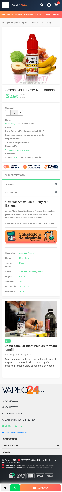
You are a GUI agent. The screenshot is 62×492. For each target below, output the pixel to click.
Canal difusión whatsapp (15, 413)
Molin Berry (46, 22)
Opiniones (31, 184)
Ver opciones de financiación (17, 150)
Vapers (18, 14)
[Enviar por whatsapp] (14, 487)
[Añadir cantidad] (20, 113)
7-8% (21, 291)
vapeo (15, 22)
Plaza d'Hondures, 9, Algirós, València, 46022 (38, 467)
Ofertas (57, 14)
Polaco (22, 276)
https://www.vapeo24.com (15, 432)
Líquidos (28, 14)
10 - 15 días (24, 286)
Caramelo (32, 272)
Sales (38, 14)
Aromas (34, 22)
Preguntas (31, 192)
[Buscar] (42, 5)
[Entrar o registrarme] (49, 5)
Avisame (42, 487)
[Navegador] (5, 5)
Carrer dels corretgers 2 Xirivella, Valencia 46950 (39, 465)
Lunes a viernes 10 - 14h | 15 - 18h (19, 420)
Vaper (7, 22)
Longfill (47, 14)
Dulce (21, 263)
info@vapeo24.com (13, 426)
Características (15, 175)
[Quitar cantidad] (8, 113)
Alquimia (24, 22)
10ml (21, 281)
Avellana (23, 272)
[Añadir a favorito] (5, 487)
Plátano (40, 272)
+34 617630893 (11, 401)
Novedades (7, 14)
